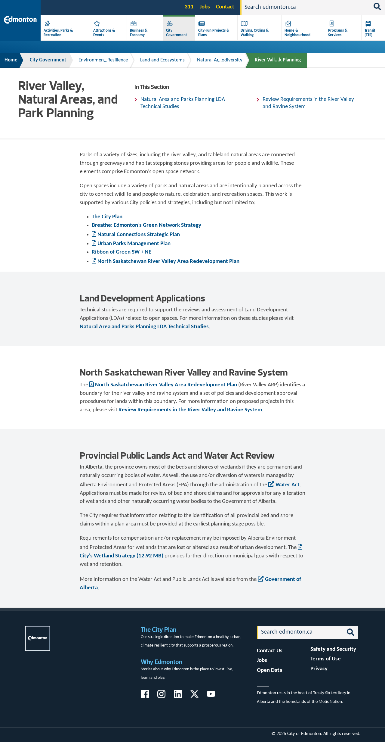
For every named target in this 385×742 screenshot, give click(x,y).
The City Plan (107, 217)
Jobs (205, 7)
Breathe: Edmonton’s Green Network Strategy (146, 225)
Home (11, 60)
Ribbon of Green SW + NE (121, 252)
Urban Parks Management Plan (134, 244)
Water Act (288, 485)
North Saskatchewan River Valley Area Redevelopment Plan (166, 385)
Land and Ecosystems (162, 60)
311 (189, 7)
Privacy (319, 669)
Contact (225, 7)
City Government (48, 60)
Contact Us (269, 651)
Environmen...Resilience (103, 60)
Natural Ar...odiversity (219, 60)
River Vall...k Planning (278, 60)
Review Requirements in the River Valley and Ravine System (308, 103)
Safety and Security (333, 649)
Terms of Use (325, 659)
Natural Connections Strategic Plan (138, 235)
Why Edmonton (161, 662)
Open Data (269, 670)
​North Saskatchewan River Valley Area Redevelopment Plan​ (168, 261)
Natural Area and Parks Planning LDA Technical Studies (182, 103)
